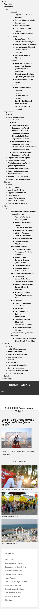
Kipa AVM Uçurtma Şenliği (10, 516)
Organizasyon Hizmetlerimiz (15, 567)
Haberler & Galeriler (12, 596)
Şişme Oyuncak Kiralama (14, 589)
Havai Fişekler (10, 578)
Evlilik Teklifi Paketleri (13, 585)
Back (6, 1)
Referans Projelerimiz (13, 593)
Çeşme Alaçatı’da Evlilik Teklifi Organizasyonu (17, 489)
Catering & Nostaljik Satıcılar (16, 582)
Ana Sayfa (9, 559)
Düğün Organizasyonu (9, 544)
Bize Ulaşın (9, 600)
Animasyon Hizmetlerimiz (14, 563)
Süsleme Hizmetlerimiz (13, 571)
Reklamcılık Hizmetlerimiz (14, 574)
